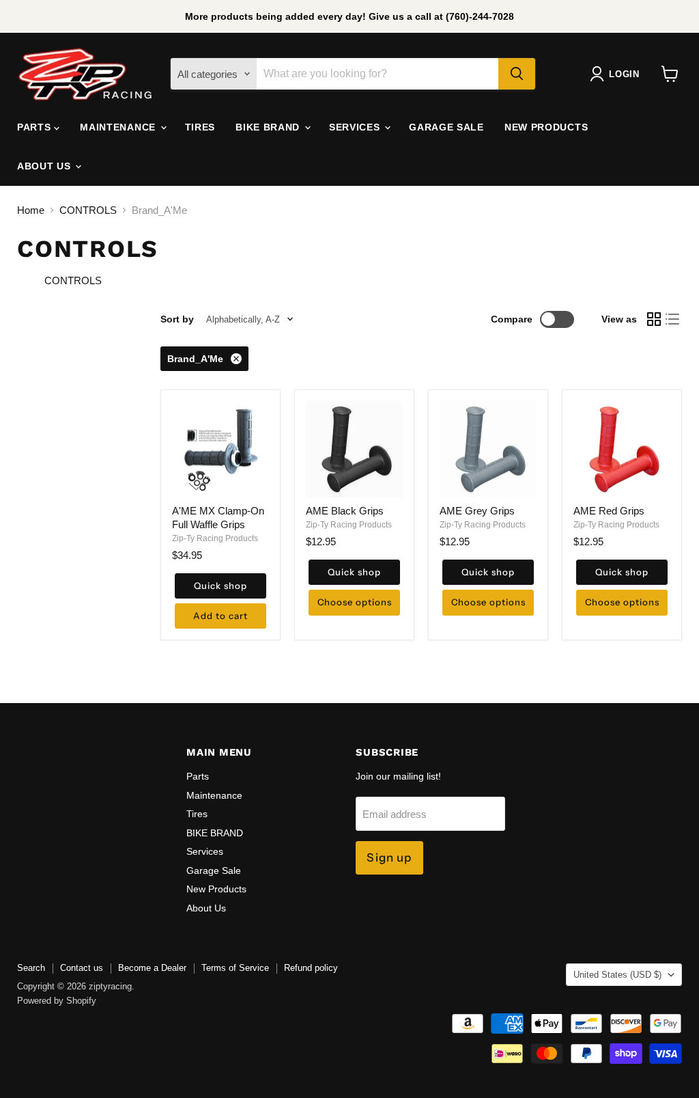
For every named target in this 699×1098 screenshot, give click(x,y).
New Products (546, 127)
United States (617, 975)
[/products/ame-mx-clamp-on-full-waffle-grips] (220, 449)
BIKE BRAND (269, 127)
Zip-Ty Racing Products (215, 538)
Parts (35, 127)
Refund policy (311, 968)
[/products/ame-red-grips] (621, 449)
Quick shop (220, 585)
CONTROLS (88, 210)
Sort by (177, 319)
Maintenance (119, 127)
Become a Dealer (152, 968)
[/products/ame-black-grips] (354, 449)
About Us (45, 166)
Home (30, 210)
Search (31, 968)
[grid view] (654, 319)
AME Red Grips (608, 511)
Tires (200, 127)
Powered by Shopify (56, 1001)
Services (356, 127)
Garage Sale (446, 127)
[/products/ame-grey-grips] (488, 449)
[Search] (516, 74)
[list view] (673, 319)
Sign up (389, 857)
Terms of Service (235, 968)
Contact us (81, 968)
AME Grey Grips (477, 511)
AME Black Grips (345, 511)
